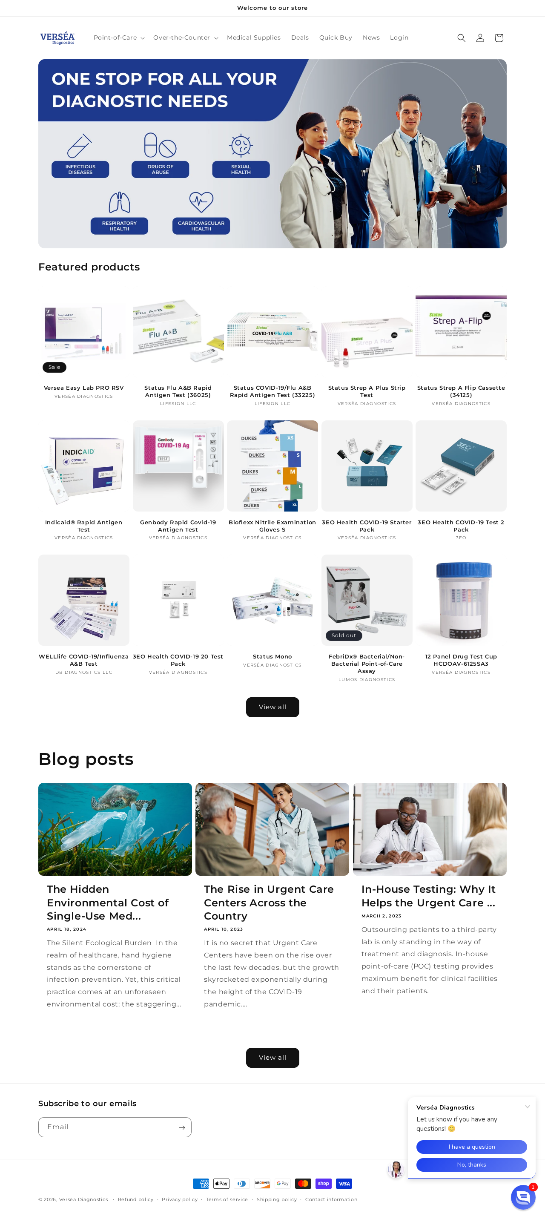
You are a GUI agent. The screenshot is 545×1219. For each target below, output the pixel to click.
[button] (119, 37)
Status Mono (272, 656)
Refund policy (136, 1199)
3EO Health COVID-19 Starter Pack (366, 526)
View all (273, 707)
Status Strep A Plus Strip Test (367, 391)
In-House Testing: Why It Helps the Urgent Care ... (428, 895)
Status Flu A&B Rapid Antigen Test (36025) (178, 391)
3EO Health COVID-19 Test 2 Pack (461, 526)
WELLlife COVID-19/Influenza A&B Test (84, 660)
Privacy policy (180, 1199)
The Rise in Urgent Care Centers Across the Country (269, 902)
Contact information (331, 1199)
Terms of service (227, 1199)
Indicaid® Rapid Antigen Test (84, 526)
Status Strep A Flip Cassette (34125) (461, 391)
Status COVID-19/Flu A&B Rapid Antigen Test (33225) (273, 391)
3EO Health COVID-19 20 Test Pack (178, 660)
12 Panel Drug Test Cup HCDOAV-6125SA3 (461, 660)
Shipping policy (277, 1199)
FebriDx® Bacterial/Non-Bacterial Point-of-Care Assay (367, 663)
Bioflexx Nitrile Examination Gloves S (272, 526)
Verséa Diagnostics (83, 1199)
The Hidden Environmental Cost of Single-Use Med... (108, 902)
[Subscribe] (181, 1128)
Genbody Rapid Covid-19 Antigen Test (178, 526)
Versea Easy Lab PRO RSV (84, 387)
